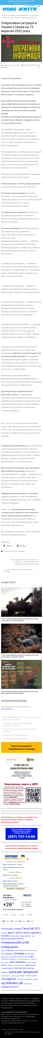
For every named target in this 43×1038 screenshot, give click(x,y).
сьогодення (8, 979)
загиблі (31, 956)
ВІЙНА (38, 65)
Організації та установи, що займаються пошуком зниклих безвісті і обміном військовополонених (19, 819)
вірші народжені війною (12, 938)
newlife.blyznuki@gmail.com (10, 1019)
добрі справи (29, 954)
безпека (4, 933)
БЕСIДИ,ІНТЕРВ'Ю (22, 15)
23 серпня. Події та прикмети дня (15, 739)
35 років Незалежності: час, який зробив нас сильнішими (19, 730)
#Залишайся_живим (11, 928)
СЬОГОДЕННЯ (9, 1032)
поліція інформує (18, 965)
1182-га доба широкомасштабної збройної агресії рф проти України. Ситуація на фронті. (19, 619)
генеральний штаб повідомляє (14, 551)
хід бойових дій (12, 983)
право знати (30, 965)
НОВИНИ (4, 67)
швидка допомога (10, 986)
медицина (34, 959)
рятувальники (5, 976)
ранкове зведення (23, 972)
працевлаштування (7, 968)
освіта (4, 965)
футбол (35, 979)
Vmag (21, 1029)
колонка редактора (24, 959)
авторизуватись (7, 709)
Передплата (8, 1034)
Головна (4, 15)
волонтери (15, 936)
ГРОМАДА (11, 15)
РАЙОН (17, 1032)
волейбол (5, 935)
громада (19, 953)
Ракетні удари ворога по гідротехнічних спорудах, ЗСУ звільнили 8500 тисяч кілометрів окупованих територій (24, 562)
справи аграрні (31, 976)
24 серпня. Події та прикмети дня (15, 735)
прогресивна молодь (24, 968)
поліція (10, 965)
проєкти (4, 972)
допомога (13, 957)
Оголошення (36, 1032)
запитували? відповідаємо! (9, 959)
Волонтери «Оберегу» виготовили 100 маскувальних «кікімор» (17, 724)
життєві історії (22, 957)
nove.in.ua (6, 65)
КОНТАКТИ (17, 4)
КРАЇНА (28, 1032)
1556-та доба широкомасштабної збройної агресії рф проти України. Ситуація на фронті (19, 692)
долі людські (5, 957)
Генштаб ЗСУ (31, 928)
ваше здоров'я (32, 932)
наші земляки (17, 961)
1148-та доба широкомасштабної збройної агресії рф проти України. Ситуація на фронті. (19, 656)
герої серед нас (21, 950)
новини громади (31, 962)
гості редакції (7, 953)
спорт (22, 975)
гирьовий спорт (33, 950)
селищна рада (14, 976)
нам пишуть (5, 962)
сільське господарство (24, 979)
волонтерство (25, 936)
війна (33, 936)
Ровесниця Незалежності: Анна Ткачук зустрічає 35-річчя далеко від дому (22, 718)
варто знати (15, 932)
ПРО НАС (26, 4)
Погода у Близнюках (8, 896)
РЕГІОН (23, 1032)
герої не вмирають (8, 950)
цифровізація (28, 983)
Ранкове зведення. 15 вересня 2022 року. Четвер (18, 570)
